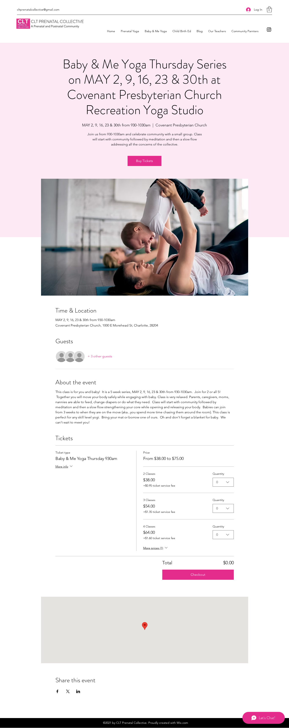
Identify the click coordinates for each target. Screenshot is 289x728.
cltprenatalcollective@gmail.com (38, 9)
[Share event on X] (68, 691)
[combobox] (223, 482)
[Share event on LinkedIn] (78, 691)
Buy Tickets (144, 161)
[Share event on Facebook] (57, 691)
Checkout (198, 575)
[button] (269, 9)
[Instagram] (269, 29)
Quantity (218, 474)
